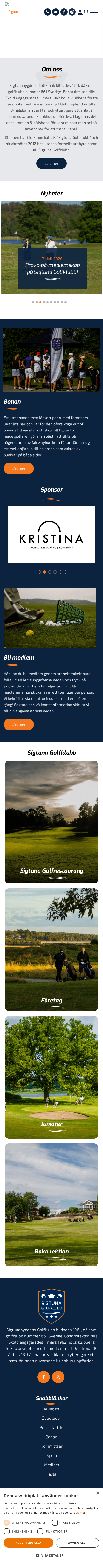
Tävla (51, 1473)
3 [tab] (49, 572)
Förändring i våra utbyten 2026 (52, 268)
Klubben (51, 1408)
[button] (51, 1556)
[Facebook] (64, 12)
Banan (51, 1436)
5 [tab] (60, 572)
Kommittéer (52, 1446)
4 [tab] (55, 572)
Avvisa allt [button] (77, 1543)
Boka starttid (51, 1427)
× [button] (97, 1493)
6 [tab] (65, 572)
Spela (51, 1455)
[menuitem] (47, 12)
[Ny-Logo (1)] (14, 11)
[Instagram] (72, 12)
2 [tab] (44, 572)
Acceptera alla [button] (28, 1543)
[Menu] (94, 12)
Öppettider (51, 1418)
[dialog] (51, 1526)
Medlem (51, 1464)
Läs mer (79, 1513)
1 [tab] (39, 572)
